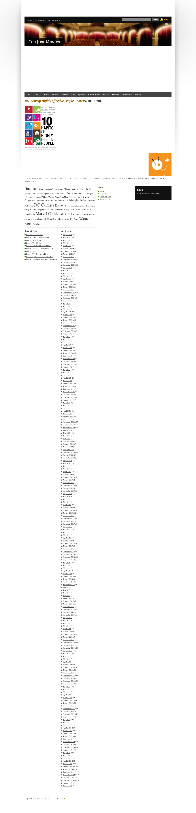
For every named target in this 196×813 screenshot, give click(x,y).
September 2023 (69, 331)
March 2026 (67, 248)
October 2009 (68, 777)
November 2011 (69, 708)
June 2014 (66, 623)
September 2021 (69, 397)
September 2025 (69, 265)
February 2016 (68, 576)
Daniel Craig (28, 206)
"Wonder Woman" (54, 197)
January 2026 (68, 254)
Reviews (106, 94)
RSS (166, 19)
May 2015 (66, 595)
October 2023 (68, 328)
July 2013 (66, 653)
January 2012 (68, 703)
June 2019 (66, 466)
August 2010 (67, 750)
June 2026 (66, 240)
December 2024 (68, 290)
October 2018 (68, 488)
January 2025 (68, 287)
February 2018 (68, 510)
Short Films (116, 94)
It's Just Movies (44, 42)
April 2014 (67, 628)
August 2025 (67, 268)
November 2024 (69, 292)
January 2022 (68, 386)
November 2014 (69, 609)
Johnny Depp (68, 209)
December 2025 (68, 256)
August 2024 (67, 301)
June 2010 (66, 755)
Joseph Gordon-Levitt (83, 209)
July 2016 (66, 562)
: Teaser (54, 101)
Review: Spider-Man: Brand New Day (39, 256)
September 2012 (69, 681)
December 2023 (68, 323)
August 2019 (67, 460)
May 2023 (66, 342)
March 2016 (67, 573)
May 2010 (66, 758)
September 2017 (69, 524)
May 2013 (66, 659)
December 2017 (68, 515)
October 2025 (68, 262)
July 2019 (66, 463)
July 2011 (66, 719)
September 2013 (69, 648)
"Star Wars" (60, 193)
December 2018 (68, 482)
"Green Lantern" (71, 189)
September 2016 (69, 557)
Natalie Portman (81, 214)
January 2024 (68, 320)
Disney (59, 205)
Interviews (64, 94)
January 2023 (68, 353)
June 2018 (66, 499)
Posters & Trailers (94, 94)
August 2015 (67, 587)
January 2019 (68, 480)
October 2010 (68, 744)
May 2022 (66, 375)
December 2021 (68, 389)
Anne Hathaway (76, 196)
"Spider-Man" (48, 193)
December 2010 (68, 739)
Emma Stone (80, 206)
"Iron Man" (28, 194)
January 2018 (68, 513)
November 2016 (69, 551)
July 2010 (66, 752)
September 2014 (69, 615)
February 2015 (68, 601)
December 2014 (68, 606)
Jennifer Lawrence (54, 209)
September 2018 (69, 491)
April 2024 (67, 312)
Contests (35, 94)
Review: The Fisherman (34, 234)
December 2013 (68, 639)
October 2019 (68, 455)
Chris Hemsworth (60, 200)
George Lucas (41, 209)
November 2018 (69, 485)
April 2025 (67, 279)
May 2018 (66, 502)
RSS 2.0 (130, 178)
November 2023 (69, 325)
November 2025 (69, 259)
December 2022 (68, 356)
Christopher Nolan (77, 200)
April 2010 (67, 761)
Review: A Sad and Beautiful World (38, 245)
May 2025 (66, 276)
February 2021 (68, 416)
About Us (40, 20)
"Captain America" (45, 189)
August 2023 (67, 334)
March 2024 (67, 314)
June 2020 (66, 436)
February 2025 (68, 284)
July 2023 (66, 336)
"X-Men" (65, 197)
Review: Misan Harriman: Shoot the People (41, 259)
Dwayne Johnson (70, 206)
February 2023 (68, 350)
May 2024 (66, 309)
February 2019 (68, 477)
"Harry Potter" (85, 188)
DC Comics (44, 205)
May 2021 (66, 408)
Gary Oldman (90, 206)
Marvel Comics (48, 213)
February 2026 (68, 251)
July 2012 (66, 686)
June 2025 (66, 273)
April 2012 (67, 695)
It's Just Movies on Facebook (149, 193)
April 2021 (67, 411)
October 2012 (68, 678)
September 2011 (69, 714)
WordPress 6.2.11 (59, 799)
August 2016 (67, 560)
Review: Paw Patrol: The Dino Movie (39, 248)
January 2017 (68, 546)
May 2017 (66, 535)
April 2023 (67, 345)
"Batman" (31, 188)
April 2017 (67, 538)
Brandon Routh (37, 200)
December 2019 (68, 449)
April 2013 (67, 662)
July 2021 (66, 403)
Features (55, 94)
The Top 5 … (140, 94)
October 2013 (68, 645)
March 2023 (67, 347)
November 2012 (69, 675)
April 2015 (67, 598)
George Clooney (30, 209)
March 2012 (67, 697)
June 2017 (66, 532)
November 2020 (69, 422)
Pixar (30, 219)
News (73, 94)
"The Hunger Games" (33, 196)
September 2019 (69, 458)
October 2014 (68, 612)
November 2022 (69, 358)
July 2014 (66, 620)
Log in (102, 191)
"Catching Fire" (58, 189)
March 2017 (67, 540)
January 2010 (68, 769)
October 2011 (68, 711)
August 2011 (67, 717)
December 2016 (68, 549)
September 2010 (69, 747)
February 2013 (68, 667)
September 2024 (69, 298)
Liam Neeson (29, 214)
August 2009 (67, 783)
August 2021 (67, 400)
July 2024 (66, 303)
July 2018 (66, 496)
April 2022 (67, 378)
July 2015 (66, 590)
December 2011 (68, 706)
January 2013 (68, 670)
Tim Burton (65, 219)
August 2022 (67, 367)
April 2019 (67, 471)
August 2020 (67, 430)
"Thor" (44, 197)
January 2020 (68, 447)
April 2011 (67, 728)
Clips (28, 94)
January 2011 (68, 736)
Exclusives (45, 94)
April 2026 (67, 245)
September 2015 (69, 584)
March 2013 (67, 664)
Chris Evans (48, 200)
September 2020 (69, 427)
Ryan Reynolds (54, 219)
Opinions (81, 94)
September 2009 (69, 780)
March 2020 (67, 441)
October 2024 (68, 295)
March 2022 (67, 380)
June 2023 (66, 339)
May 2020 (66, 438)
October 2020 (68, 425)
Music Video (67, 214)
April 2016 (67, 571)
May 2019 (66, 469)
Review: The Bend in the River (37, 254)
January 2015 (68, 604)
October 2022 (68, 361)
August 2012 (67, 684)
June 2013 (66, 656)
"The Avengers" (88, 193)
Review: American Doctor (35, 251)
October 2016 (68, 554)
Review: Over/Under (33, 240)
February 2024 (68, 317)
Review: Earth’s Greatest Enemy (37, 237)
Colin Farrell (91, 200)
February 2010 (68, 766)
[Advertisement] (98, 7)
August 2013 (67, 651)
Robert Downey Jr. (39, 219)
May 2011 (66, 725)
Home (30, 20)
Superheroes (127, 94)
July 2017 (66, 529)
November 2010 (69, 741)
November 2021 (69, 392)
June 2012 (66, 689)
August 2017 (67, 527)
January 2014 (68, 637)
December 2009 (68, 772)
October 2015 (68, 582)
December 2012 (68, 673)
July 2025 (66, 270)
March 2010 (67, 763)
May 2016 (66, 568)
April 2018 (67, 504)
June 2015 (66, 593)
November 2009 (69, 775)
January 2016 (68, 579)
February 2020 (68, 444)
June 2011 (66, 722)
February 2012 (68, 700)
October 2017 (68, 521)
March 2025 (67, 281)
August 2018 (67, 493)
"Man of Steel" (37, 193)
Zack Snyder (38, 224)
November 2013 (69, 642)
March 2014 (67, 631)
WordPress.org (105, 199)
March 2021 (67, 414)
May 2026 (66, 243)
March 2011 (67, 730)
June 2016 (66, 565)
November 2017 (69, 518)
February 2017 (68, 543)
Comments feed (105, 196)
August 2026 (67, 234)
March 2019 (67, 474)
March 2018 (67, 507)
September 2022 (69, 364)
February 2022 (68, 383)
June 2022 (66, 372)
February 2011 (68, 733)
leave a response (150, 178)
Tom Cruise (74, 219)
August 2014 (67, 617)
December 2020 (68, 419)
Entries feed (104, 194)
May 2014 (66, 626)
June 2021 (66, 405)
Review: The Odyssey (34, 243)
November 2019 (69, 452)
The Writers (53, 20)
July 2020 (66, 433)
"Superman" (74, 193)
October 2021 (68, 394)
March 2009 (67, 786)
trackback (161, 178)
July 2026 (66, 237)
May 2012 (66, 692)
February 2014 (68, 634)
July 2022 (66, 369)
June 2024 (66, 306)
